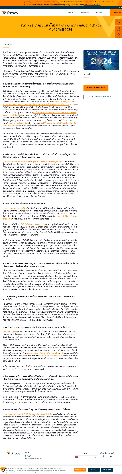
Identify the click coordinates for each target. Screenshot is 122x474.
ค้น (118, 24)
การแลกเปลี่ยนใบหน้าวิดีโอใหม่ (51, 356)
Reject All (93, 469)
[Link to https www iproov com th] (10, 11)
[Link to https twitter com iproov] (107, 456)
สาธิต (118, 30)
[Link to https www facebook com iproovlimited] (103, 456)
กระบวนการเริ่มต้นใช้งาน (18, 123)
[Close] (119, 469)
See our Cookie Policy (46, 472)
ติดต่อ (118, 37)
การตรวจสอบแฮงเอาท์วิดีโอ (14, 208)
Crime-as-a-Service (10, 331)
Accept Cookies (107, 469)
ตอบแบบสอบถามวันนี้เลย (92, 5)
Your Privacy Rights (80, 469)
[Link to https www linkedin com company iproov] (111, 456)
